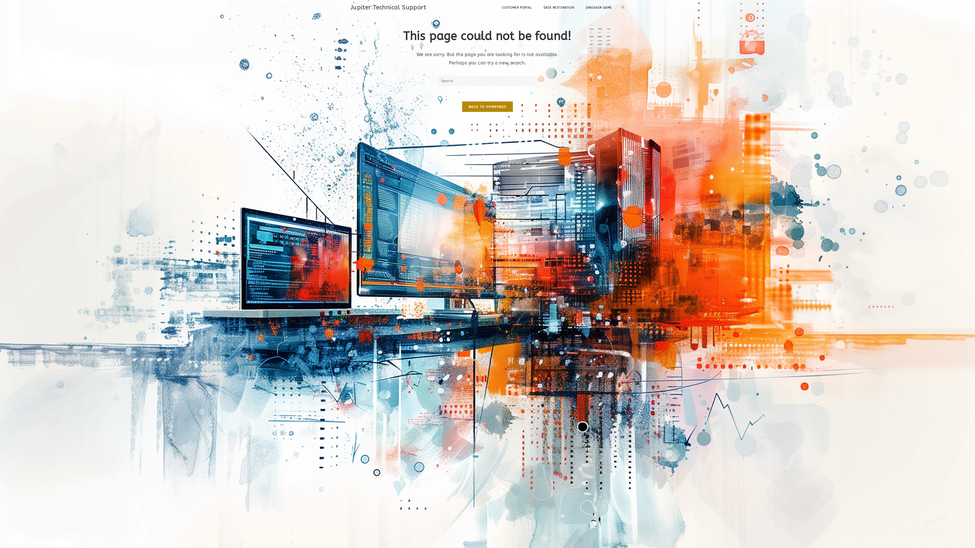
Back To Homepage (487, 107)
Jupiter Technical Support (388, 7)
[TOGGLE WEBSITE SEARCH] (623, 7)
